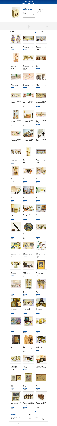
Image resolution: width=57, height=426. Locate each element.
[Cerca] (35, 3)
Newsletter (42, 417)
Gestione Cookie (43, 419)
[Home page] (28, 1)
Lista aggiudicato (39, 10)
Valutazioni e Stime (28, 3)
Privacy (42, 418)
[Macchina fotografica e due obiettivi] (41, 76)
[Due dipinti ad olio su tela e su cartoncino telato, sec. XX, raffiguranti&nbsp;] (16, 396)
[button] (14, 26)
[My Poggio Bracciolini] (55, 1)
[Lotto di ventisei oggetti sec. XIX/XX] (28, 57)
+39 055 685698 (11, 417)
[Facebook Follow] (29, 414)
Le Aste (31, 3)
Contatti (33, 3)
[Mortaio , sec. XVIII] (28, 171)
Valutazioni (30, 418)
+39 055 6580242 (14, 417)
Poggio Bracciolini (23, 3)
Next (45, 32)
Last (46, 32)
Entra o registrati (40, 9)
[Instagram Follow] (30, 414)
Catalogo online (39, 11)
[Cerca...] (46, 23)
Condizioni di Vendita (36, 417)
